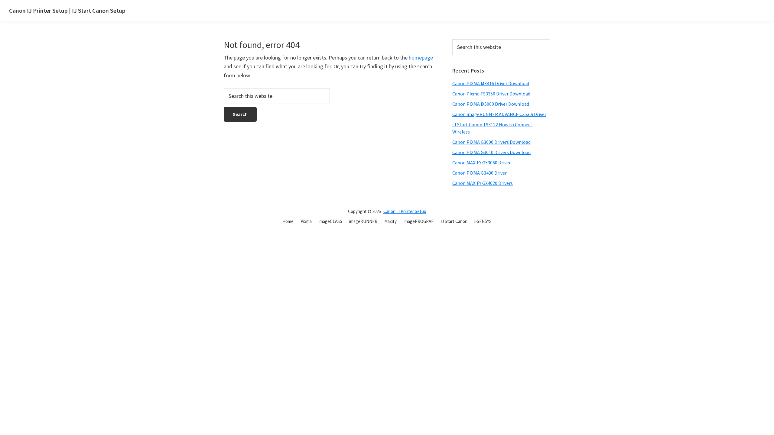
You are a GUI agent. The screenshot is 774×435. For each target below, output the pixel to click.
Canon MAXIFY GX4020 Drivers (482, 183)
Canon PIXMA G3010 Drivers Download (491, 152)
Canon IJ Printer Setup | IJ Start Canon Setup (67, 10)
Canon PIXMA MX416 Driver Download (490, 83)
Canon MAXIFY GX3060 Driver (481, 163)
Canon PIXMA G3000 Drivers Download (491, 142)
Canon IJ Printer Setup (404, 211)
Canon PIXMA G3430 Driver (479, 173)
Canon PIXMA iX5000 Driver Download (490, 104)
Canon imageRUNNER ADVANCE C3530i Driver (499, 114)
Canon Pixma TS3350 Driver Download (491, 94)
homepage (421, 57)
